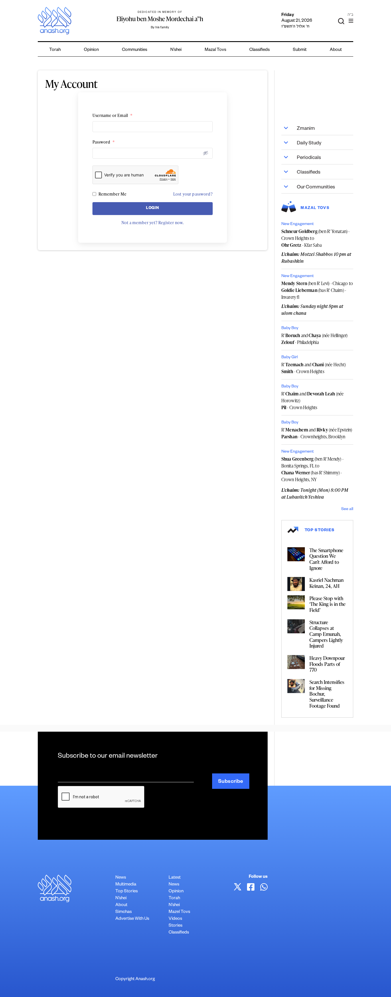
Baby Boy (289, 328)
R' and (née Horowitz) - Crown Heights (312, 401)
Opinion (91, 50)
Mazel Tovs (179, 912)
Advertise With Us (132, 919)
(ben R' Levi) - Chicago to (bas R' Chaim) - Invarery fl (317, 290)
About (336, 50)
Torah (55, 50)
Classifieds (259, 50)
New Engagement (297, 224)
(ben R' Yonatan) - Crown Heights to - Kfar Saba (315, 238)
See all (347, 509)
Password (103, 142)
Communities (134, 50)
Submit (300, 50)
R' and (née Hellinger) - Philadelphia (314, 338)
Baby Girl (289, 357)
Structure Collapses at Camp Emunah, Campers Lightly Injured (326, 634)
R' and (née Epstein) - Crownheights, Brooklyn (316, 433)
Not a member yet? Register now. (152, 222)
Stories (175, 926)
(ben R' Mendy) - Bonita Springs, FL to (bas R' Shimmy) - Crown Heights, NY (312, 469)
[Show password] (205, 153)
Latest (175, 877)
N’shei (175, 50)
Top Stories (126, 891)
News (120, 877)
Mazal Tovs (215, 50)
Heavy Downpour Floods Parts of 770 (327, 663)
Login (152, 208)
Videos (175, 919)
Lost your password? (193, 194)
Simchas (123, 912)
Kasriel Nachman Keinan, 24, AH (326, 582)
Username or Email (112, 115)
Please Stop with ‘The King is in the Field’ (327, 604)
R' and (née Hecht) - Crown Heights (313, 368)
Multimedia (125, 884)
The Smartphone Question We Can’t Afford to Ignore (326, 559)
